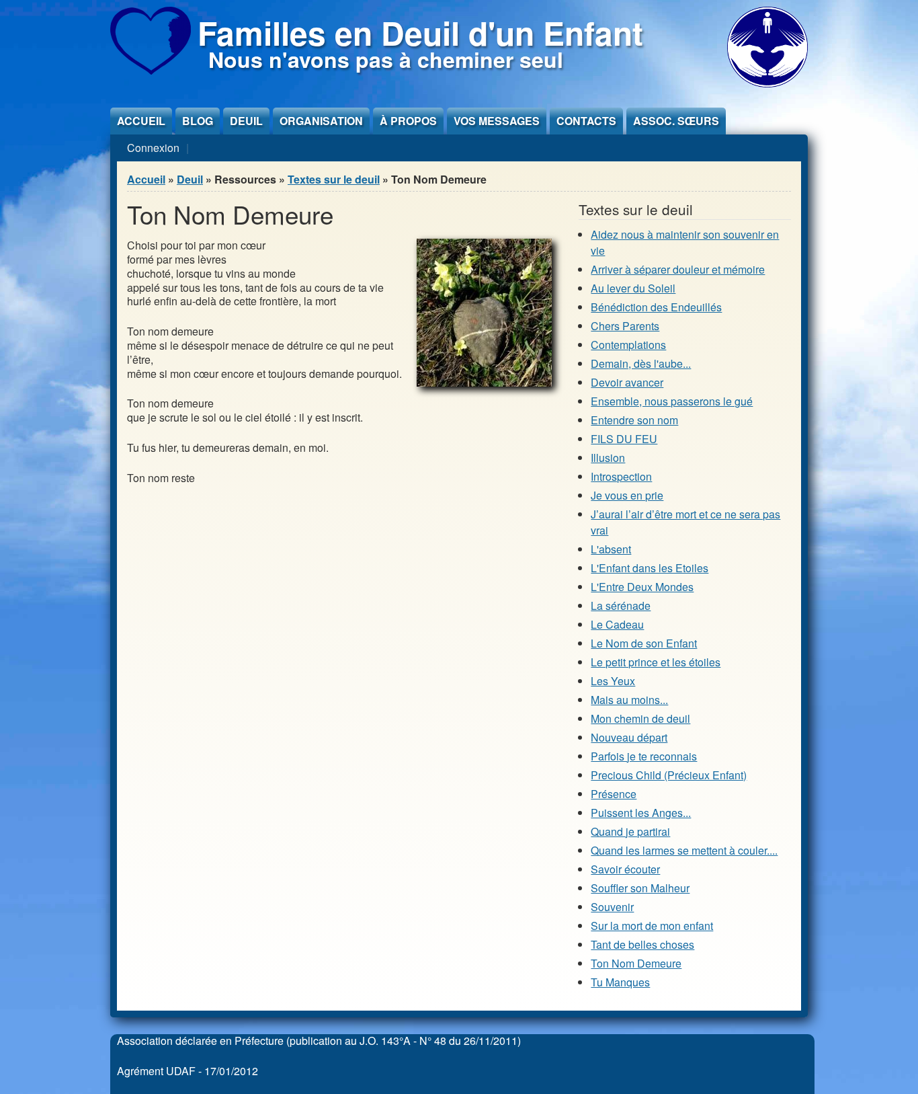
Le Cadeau (617, 624)
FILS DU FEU (624, 438)
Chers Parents (625, 326)
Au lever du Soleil (633, 288)
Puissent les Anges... (641, 812)
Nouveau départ (629, 737)
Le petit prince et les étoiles (655, 662)
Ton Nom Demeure (636, 963)
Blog (197, 120)
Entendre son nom (634, 420)
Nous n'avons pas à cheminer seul (385, 59)
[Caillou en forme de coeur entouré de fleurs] (484, 382)
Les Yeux (613, 681)
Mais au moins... (629, 699)
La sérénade (621, 605)
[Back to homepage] (150, 70)
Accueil (141, 120)
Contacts (586, 120)
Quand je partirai (630, 831)
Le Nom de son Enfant (644, 643)
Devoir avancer (627, 382)
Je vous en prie (627, 495)
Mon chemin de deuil (640, 718)
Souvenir (612, 906)
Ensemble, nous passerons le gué (672, 401)
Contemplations (628, 344)
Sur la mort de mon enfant (652, 925)
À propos (408, 120)
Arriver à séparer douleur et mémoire (678, 269)
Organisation (321, 120)
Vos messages (497, 120)
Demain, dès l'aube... (641, 363)
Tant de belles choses (642, 944)
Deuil (246, 120)
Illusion (608, 457)
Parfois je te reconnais (644, 756)
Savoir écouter (625, 869)
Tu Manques (620, 982)
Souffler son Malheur (640, 888)
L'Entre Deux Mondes (642, 586)
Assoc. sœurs (676, 120)
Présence (613, 794)
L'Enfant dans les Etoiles (649, 568)
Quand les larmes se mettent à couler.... (684, 850)
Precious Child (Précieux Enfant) (669, 775)
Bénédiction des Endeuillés (656, 307)
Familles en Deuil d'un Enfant (420, 32)
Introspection (621, 476)
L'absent (611, 549)
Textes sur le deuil (334, 179)
